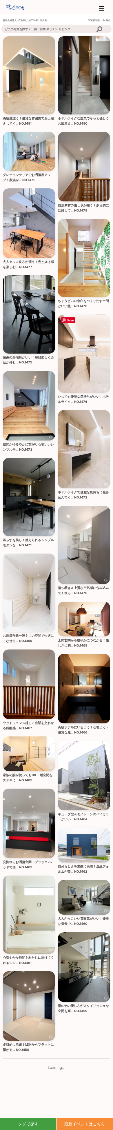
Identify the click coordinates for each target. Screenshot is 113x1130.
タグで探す (28, 1123)
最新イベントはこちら (84, 1123)
